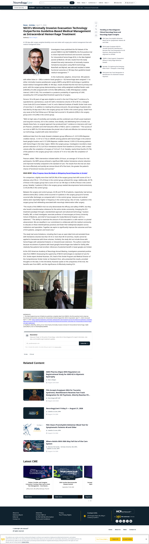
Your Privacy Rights (65, 515)
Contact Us (16, 519)
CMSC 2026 (66, 7)
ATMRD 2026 (73, 7)
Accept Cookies (127, 539)
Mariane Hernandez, (54, 447)
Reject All (115, 539)
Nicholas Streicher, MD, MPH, (69, 447)
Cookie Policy (25, 542)
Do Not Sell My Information (45, 517)
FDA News (47, 7)
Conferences (92, 3)
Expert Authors (39, 7)
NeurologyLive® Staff (54, 398)
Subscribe (83, 343)
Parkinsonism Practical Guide (91, 7)
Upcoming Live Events (56, 7)
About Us (16, 513)
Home (110, 529)
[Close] (146, 539)
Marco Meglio (52, 380)
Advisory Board (18, 515)
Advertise (39, 513)
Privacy (61, 513)
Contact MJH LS (41, 515)
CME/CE (101, 3)
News (78, 3)
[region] (74, 539)
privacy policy (58, 347)
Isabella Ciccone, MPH (54, 411)
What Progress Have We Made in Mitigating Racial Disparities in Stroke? (60, 173)
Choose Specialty (19, 7)
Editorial (15, 517)
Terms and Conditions (43, 519)
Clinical (32, 354)
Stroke (26, 354)
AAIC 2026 (80, 7)
